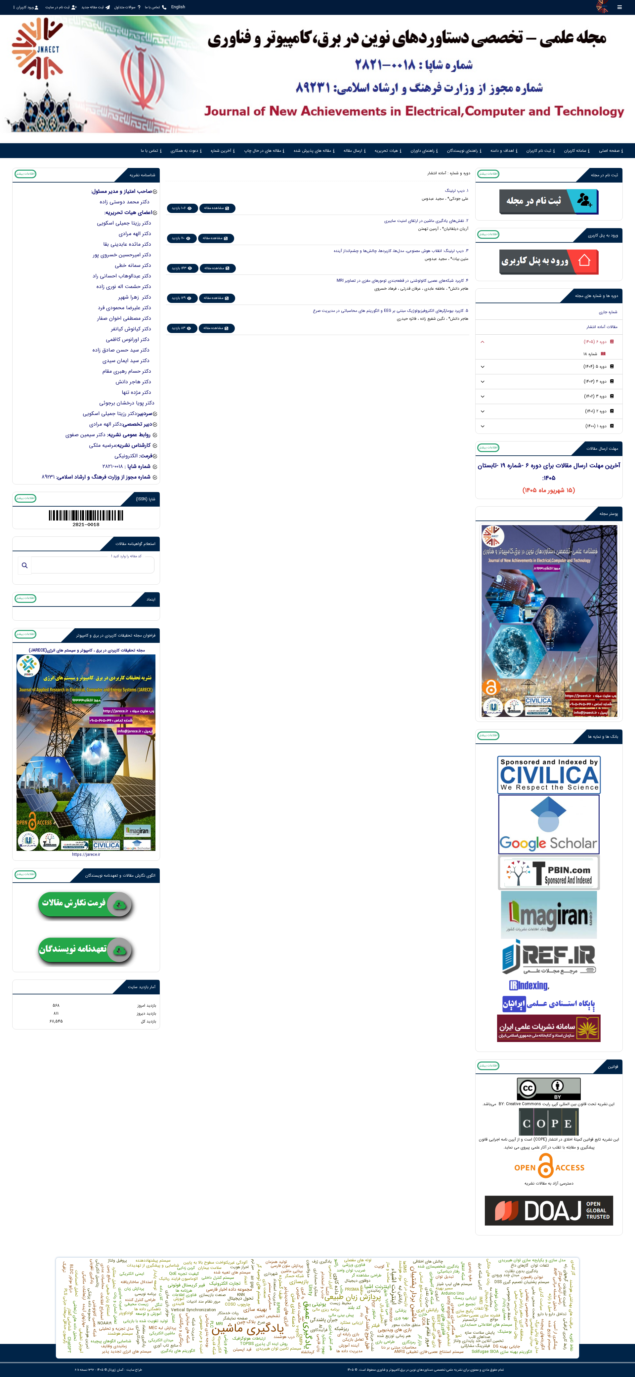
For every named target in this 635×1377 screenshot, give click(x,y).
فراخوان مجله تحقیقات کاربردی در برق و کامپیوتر (115, 635)
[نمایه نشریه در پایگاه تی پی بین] (549, 873)
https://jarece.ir (86, 855)
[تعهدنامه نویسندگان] (86, 951)
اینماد (151, 599)
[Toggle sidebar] (619, 7)
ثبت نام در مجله (604, 175)
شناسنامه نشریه (142, 175)
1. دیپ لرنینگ (456, 191)
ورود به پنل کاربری (603, 235)
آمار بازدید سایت (141, 987)
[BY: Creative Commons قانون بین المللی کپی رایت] (549, 1089)
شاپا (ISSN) (145, 499)
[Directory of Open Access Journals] (549, 1210)
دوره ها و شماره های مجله (596, 296)
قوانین (613, 1067)
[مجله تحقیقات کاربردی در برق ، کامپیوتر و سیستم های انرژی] (86, 752)
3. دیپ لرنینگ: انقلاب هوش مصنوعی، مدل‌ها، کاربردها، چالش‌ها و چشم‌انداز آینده (401, 251)
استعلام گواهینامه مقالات (135, 544)
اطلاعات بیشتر (488, 173)
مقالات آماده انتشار (602, 327)
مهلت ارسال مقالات (602, 448)
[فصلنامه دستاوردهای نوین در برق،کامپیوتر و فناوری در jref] (549, 956)
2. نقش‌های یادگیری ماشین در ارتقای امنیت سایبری (426, 221)
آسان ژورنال (115, 1369)
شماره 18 (590, 354)
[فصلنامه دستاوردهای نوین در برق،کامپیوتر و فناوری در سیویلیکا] (549, 775)
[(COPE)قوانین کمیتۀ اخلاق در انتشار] (549, 1121)
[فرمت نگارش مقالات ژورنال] (86, 905)
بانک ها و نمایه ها (603, 736)
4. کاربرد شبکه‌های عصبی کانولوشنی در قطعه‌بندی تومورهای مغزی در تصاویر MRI (402, 280)
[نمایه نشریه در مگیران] (549, 915)
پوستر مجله (609, 514)
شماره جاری (608, 312)
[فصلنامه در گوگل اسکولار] (549, 824)
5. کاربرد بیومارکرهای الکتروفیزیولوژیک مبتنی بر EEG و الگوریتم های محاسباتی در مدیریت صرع (390, 311)
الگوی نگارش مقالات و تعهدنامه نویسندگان (120, 875)
